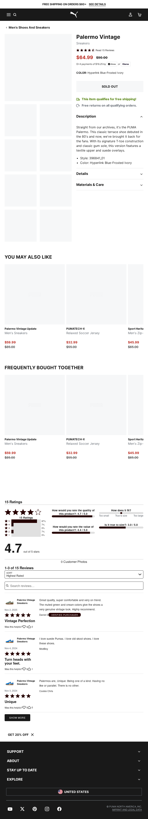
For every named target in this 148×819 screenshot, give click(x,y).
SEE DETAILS (97, 4)
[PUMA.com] (74, 15)
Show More (17, 717)
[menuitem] (10, 809)
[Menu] (8, 15)
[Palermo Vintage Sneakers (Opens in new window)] (9, 602)
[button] (26, 521)
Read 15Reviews (105, 50)
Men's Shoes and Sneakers (29, 27)
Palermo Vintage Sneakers (26, 602)
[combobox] (74, 574)
